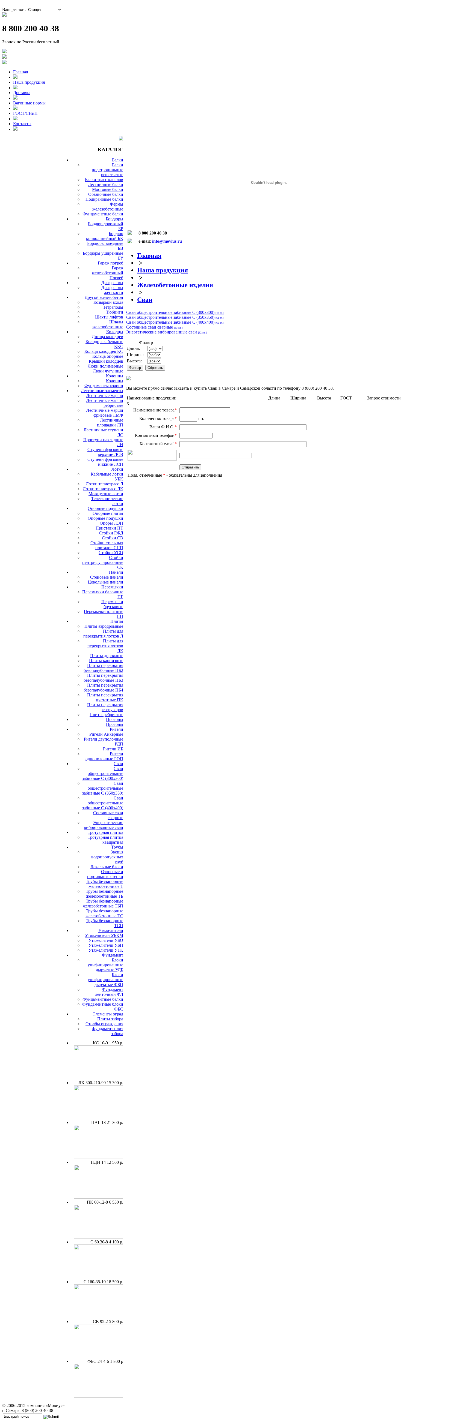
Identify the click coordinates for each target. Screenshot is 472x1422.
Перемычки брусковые (112, 604)
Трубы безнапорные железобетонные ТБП (103, 903)
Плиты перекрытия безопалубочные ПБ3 (103, 678)
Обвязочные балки (105, 194)
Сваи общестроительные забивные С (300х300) (102, 773)
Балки (117, 160)
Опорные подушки (105, 508)
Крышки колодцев (106, 361)
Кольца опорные (107, 356)
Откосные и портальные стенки (105, 874)
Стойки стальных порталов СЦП (106, 545)
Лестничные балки (105, 184)
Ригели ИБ (113, 749)
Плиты (116, 621)
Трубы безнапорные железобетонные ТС (104, 913)
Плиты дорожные (106, 655)
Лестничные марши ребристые (104, 403)
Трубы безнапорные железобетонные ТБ (104, 893)
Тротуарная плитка (105, 832)
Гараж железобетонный (107, 270)
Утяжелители (110, 930)
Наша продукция (29, 82)
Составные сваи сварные (108, 815)
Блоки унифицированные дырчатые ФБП (105, 979)
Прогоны (114, 719)
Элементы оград (108, 1014)
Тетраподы (113, 307)
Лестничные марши (104, 395)
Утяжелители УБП (105, 945)
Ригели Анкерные (106, 734)
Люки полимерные (105, 366)
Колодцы (114, 331)
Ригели (116, 729)
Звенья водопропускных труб (107, 857)
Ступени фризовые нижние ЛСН (105, 462)
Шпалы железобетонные (107, 324)
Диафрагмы (112, 282)
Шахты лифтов (109, 317)
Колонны (114, 376)
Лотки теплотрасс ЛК (103, 488)
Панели (116, 572)
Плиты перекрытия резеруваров (105, 707)
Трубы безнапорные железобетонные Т (104, 884)
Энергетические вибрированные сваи (103, 825)
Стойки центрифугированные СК (102, 562)
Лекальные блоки (106, 866)
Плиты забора (110, 1019)
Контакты (22, 123)
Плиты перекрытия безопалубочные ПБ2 (103, 668)
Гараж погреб (110, 263)
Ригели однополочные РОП (104, 756)
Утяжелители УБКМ (104, 935)
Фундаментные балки (102, 214)
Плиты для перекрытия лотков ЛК (105, 646)
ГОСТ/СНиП (25, 113)
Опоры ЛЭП (111, 523)
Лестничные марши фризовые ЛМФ (104, 412)
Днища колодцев (107, 336)
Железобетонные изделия (175, 284)
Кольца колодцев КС (103, 351)
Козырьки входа (108, 302)
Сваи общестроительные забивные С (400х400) (102, 803)
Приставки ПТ (109, 528)
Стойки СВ (112, 538)
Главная (20, 72)
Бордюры (114, 219)
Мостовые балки (107, 189)
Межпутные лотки (105, 493)
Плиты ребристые (106, 714)
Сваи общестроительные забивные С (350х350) (102, 788)
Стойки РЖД (111, 533)
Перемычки (112, 587)
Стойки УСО (111, 552)
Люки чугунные (108, 371)
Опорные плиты (108, 513)
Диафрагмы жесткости (112, 290)
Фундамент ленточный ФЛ (109, 992)
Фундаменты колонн (103, 385)
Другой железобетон (104, 297)
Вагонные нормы (29, 103)
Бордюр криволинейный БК (104, 236)
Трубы (117, 847)
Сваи (118, 763)
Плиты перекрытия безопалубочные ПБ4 (103, 687)
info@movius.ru (167, 241)
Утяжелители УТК (105, 950)
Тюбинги (114, 312)
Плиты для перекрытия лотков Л (103, 633)
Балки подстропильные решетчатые (107, 170)
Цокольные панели (105, 582)
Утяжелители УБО (105, 940)
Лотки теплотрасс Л (104, 484)
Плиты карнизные (106, 660)
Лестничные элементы (102, 390)
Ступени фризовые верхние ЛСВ (105, 452)
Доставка (21, 92)
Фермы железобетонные (107, 206)
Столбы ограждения (104, 1023)
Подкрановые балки (104, 199)
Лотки (117, 469)
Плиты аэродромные (103, 626)
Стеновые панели (106, 577)
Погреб (116, 277)
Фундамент (112, 955)
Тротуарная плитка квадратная (105, 839)
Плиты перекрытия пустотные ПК (105, 697)
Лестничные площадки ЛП (110, 422)
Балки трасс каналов (104, 179)
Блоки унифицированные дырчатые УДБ (105, 965)
